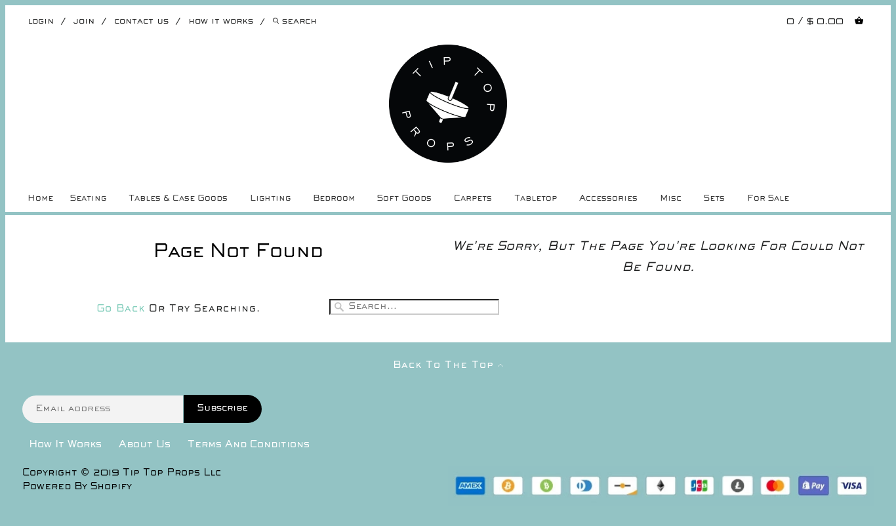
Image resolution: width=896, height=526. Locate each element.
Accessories (608, 199)
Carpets (473, 199)
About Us (145, 444)
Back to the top (445, 365)
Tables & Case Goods (178, 199)
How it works (220, 21)
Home (40, 199)
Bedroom (334, 199)
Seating (88, 199)
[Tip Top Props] (448, 54)
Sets (714, 199)
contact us (141, 21)
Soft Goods (404, 199)
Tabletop (535, 199)
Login (41, 21)
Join (83, 21)
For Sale (768, 199)
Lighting (270, 199)
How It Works (65, 444)
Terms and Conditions (249, 444)
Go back (120, 309)
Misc (671, 199)
